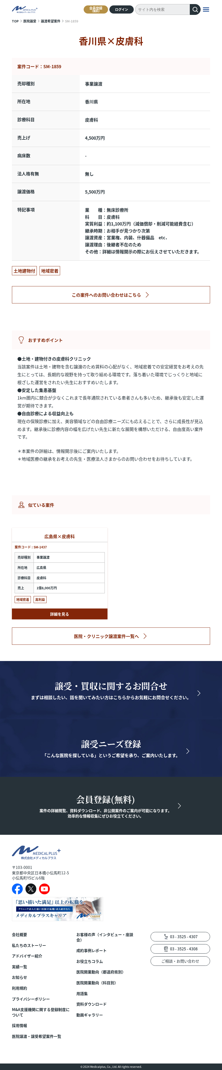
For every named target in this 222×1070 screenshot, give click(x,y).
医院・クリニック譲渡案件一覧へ (106, 636)
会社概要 (19, 934)
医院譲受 (29, 21)
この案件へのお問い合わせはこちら (106, 295)
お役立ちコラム (89, 961)
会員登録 (95, 9)
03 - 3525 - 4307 (184, 936)
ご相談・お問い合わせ (180, 961)
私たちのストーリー (29, 945)
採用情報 (19, 1025)
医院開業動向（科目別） (97, 982)
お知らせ (19, 977)
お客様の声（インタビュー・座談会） (104, 937)
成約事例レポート (91, 950)
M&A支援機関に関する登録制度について (41, 1012)
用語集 (82, 993)
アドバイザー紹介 (27, 955)
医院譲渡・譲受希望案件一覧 (36, 1036)
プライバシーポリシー (31, 999)
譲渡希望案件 (50, 21)
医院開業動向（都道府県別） (101, 971)
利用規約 (19, 988)
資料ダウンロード (91, 1004)
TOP (15, 21)
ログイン (121, 9)
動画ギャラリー (89, 1014)
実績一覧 (19, 966)
